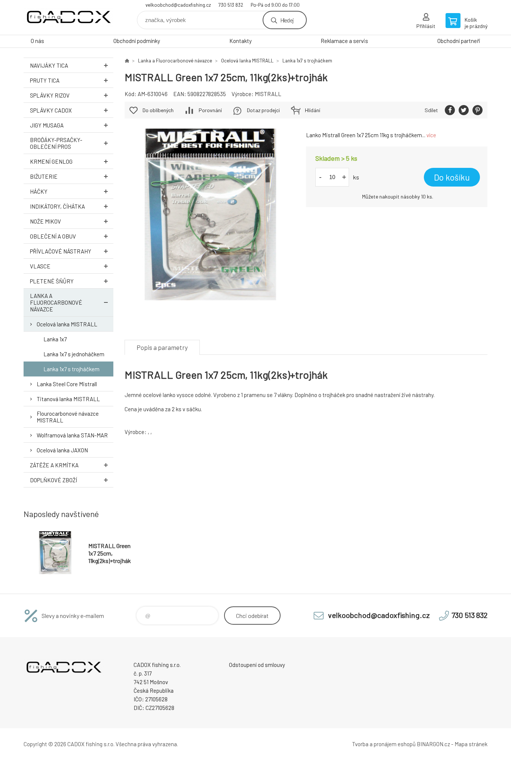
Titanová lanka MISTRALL (68, 399)
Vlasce (40, 266)
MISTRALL (268, 93)
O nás (37, 40)
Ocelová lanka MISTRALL (67, 324)
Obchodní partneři (458, 40)
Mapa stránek (471, 744)
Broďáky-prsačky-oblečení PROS (56, 143)
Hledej (287, 20)
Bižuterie (44, 176)
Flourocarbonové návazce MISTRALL (68, 417)
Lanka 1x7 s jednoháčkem (73, 354)
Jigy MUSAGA (47, 125)
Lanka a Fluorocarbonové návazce (56, 302)
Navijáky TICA (49, 65)
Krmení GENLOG (51, 161)
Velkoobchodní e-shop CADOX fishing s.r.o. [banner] (68, 17)
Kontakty (240, 40)
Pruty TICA (44, 80)
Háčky (39, 191)
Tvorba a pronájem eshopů (384, 744)
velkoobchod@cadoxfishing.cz (178, 5)
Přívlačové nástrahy (60, 251)
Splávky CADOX (51, 110)
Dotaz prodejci (263, 110)
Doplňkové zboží (53, 480)
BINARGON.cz (433, 744)
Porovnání (210, 110)
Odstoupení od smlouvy (257, 664)
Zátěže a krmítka (54, 465)
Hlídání (312, 110)
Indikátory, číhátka (57, 206)
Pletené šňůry (52, 281)
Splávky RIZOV (50, 95)
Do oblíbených (158, 110)
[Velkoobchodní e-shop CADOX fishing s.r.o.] (127, 60)
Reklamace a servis (344, 40)
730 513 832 (230, 5)
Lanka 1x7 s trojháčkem (71, 369)
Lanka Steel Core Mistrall (67, 384)
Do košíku (452, 177)
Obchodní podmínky (136, 40)
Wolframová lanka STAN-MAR (72, 435)
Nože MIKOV (45, 221)
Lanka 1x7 (55, 339)
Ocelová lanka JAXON (62, 450)
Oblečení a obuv (53, 236)
